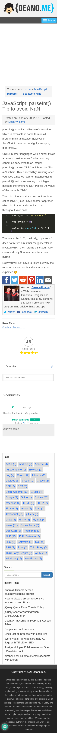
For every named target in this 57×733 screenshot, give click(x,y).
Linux (11, 519)
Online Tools (29, 525)
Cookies (12, 480)
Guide (26, 497)
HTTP (42, 503)
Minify (24, 519)
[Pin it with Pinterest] (31, 280)
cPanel (28, 480)
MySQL (39, 519)
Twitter (10, 311)
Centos (23, 475)
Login (51, 366)
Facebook (26, 311)
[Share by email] (48, 280)
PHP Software (29, 536)
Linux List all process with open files (26, 633)
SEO (10, 541)
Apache (41, 464)
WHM (41, 553)
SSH (10, 547)
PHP (11, 536)
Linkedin (42, 311)
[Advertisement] (28, 53)
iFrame (12, 508)
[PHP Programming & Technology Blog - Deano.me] (28, 8)
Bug (10, 475)
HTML (28, 503)
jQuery (32, 514)
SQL (39, 541)
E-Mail (37, 491)
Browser (35, 469)
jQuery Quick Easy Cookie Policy (24, 607)
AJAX (11, 464)
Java (39, 508)
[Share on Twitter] (14, 280)
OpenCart (13, 530)
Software (25, 541)
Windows (14, 558)
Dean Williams (41, 287)
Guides (6, 327)
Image (26, 508)
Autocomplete (16, 469)
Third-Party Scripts (19, 553)
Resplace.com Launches (19, 629)
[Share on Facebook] (6, 280)
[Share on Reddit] (23, 280)
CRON (43, 480)
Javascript (18, 327)
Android (25, 464)
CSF (10, 486)
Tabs (22, 547)
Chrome (39, 475)
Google (12, 497)
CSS (22, 486)
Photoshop (32, 530)
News (12, 525)
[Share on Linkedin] (40, 280)
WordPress (33, 558)
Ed (24, 423)
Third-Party (39, 547)
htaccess (13, 503)
